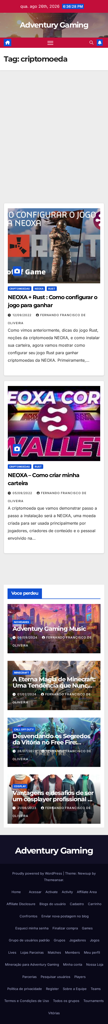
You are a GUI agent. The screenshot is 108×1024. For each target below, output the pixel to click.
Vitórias (54, 1013)
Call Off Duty (24, 729)
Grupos (59, 940)
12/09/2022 (22, 315)
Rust (51, 288)
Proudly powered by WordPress (37, 873)
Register (52, 989)
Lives (12, 952)
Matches (54, 952)
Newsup (84, 873)
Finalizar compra (65, 928)
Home (16, 892)
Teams (96, 989)
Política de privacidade (24, 989)
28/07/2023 (27, 751)
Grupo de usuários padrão (29, 940)
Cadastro (77, 904)
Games (87, 928)
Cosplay (20, 786)
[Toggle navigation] (50, 42)
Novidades (21, 622)
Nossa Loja (94, 964)
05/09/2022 (23, 493)
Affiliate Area (87, 892)
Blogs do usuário (52, 904)
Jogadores (77, 940)
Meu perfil (92, 952)
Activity (67, 892)
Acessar (35, 892)
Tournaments (93, 1001)
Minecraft (21, 672)
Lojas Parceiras (32, 952)
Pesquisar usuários (55, 977)
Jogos (94, 940)
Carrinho (94, 904)
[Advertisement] (54, 126)
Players (80, 977)
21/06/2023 (27, 808)
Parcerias (29, 977)
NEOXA (39, 288)
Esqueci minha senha (31, 928)
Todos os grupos (66, 1001)
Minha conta (72, 964)
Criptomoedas (19, 288)
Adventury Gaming (54, 25)
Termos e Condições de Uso (26, 1001)
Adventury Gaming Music (49, 628)
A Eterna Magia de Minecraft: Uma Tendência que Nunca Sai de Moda (54, 685)
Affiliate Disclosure (21, 904)
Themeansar (53, 880)
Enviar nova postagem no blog (65, 916)
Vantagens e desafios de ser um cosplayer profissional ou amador (54, 799)
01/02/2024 (27, 694)
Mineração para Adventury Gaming (32, 964)
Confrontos (28, 916)
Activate (51, 892)
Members (72, 952)
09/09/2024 (27, 637)
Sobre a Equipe (75, 989)
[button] (91, 42)
